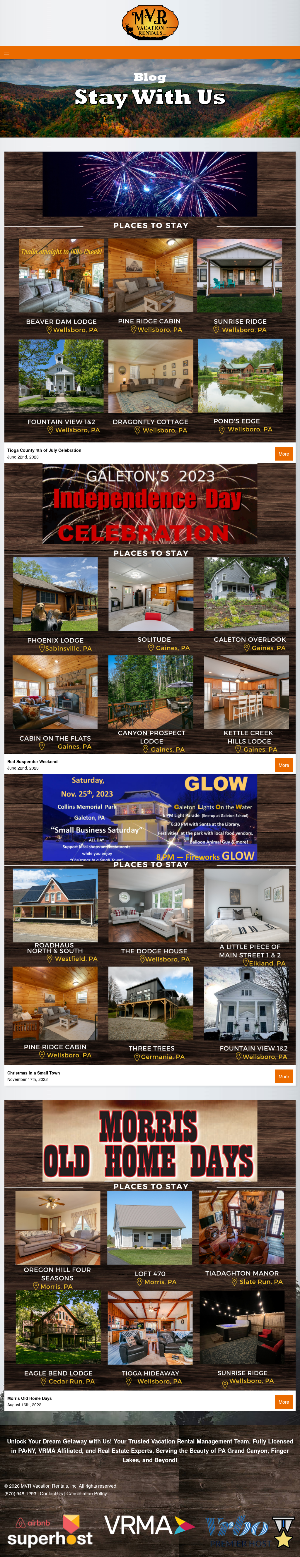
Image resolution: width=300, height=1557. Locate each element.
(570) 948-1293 (20, 1493)
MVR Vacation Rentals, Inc (48, 1485)
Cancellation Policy (87, 1493)
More (284, 453)
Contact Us (51, 1493)
